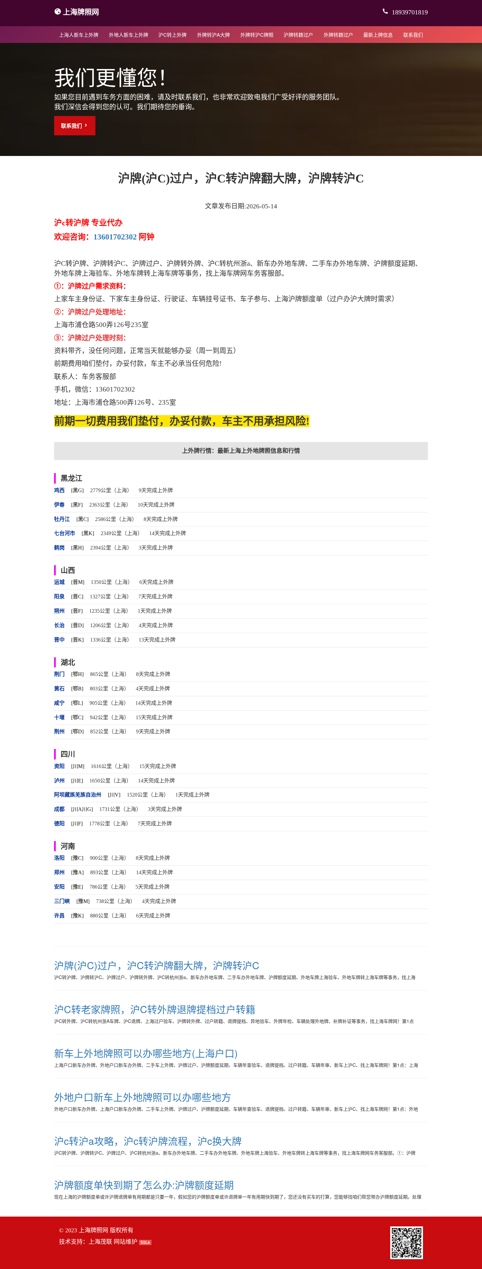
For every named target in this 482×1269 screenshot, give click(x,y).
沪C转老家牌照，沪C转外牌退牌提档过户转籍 (154, 1009)
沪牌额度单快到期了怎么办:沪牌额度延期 (144, 1185)
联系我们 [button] (72, 125)
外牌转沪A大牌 (213, 34)
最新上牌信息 (378, 34)
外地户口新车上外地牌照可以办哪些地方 (142, 1097)
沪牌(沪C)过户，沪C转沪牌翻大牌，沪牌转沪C (156, 965)
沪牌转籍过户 (298, 34)
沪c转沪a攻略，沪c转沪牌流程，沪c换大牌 (148, 1141)
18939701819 (409, 12)
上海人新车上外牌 (78, 34)
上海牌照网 (81, 11)
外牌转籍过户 (338, 34)
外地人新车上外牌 (128, 34)
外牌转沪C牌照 (256, 34)
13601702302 (115, 237)
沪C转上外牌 (172, 34)
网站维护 (125, 1242)
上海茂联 (100, 1242)
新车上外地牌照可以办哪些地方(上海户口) (146, 1053)
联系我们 (413, 34)
